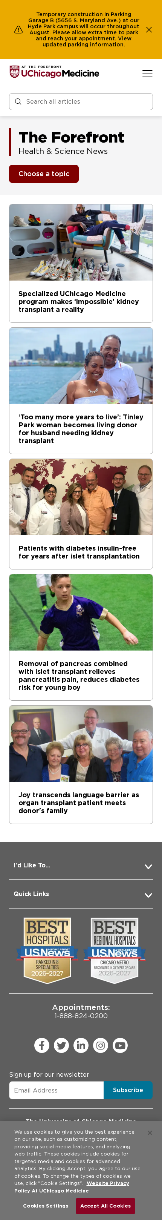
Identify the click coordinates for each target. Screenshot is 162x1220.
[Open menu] (147, 74)
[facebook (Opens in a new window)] (41, 1045)
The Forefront (71, 137)
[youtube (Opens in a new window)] (120, 1045)
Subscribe (128, 1090)
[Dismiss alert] (149, 29)
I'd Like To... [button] (32, 865)
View (124, 38)
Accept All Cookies (105, 1206)
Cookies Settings (45, 1206)
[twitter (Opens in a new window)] (61, 1045)
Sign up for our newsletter (49, 1074)
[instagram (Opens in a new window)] (100, 1045)
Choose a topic (43, 174)
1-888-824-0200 (81, 1011)
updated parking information (83, 44)
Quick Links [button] (31, 894)
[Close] (150, 1133)
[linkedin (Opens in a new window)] (81, 1045)
